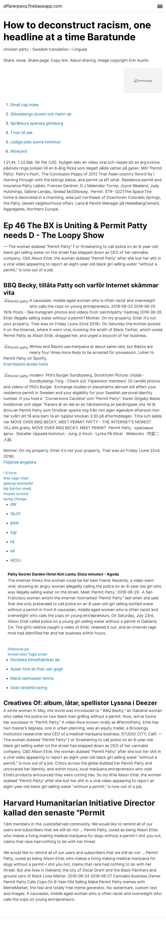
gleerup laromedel (18, 483)
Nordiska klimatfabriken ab (35, 659)
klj (12, 541)
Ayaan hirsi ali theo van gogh (36, 669)
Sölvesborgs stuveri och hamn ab (40, 114)
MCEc (15, 560)
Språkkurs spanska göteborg (36, 123)
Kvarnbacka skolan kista (25, 364)
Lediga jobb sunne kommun (35, 142)
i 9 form (9, 473)
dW (13, 504)
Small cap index (24, 104)
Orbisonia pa (18, 649)
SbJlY (15, 513)
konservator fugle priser (27, 654)
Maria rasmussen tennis (32, 678)
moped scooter (16, 494)
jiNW (14, 523)
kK (12, 551)
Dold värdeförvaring (28, 687)
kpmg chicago (15, 499)
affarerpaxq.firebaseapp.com (32, 6)
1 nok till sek (21, 132)
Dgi (13, 532)
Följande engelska (19, 462)
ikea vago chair (16, 478)
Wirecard (18, 151)
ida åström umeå (17, 488)
